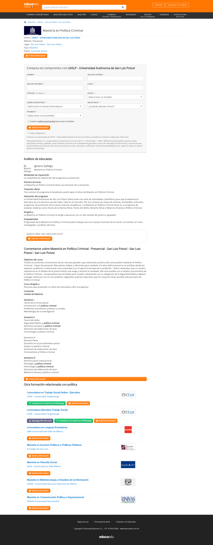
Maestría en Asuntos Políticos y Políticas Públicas (54, 445)
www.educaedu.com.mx (129, 528)
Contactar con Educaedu (126, 522)
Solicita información (40, 127)
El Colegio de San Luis (37, 449)
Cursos (94, 14)
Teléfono (35, 93)
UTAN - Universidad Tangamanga (43, 396)
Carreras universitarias (37, 14)
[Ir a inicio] (25, 22)
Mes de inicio (93, 102)
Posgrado (164, 14)
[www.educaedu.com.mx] (106, 536)
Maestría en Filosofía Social (42, 462)
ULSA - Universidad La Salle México (44, 466)
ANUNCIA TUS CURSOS (177, 5)
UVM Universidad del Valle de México (45, 431)
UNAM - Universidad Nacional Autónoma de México (52, 483)
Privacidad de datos (102, 522)
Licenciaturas (180, 15)
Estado (91, 93)
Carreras (111, 15)
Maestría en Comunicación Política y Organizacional (55, 497)
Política (40, 22)
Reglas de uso (83, 522)
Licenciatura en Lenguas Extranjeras (47, 427)
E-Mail (90, 84)
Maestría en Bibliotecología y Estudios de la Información (58, 480)
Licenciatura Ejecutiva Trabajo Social (47, 410)
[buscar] (123, 7)
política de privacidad (46, 121)
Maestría (82, 14)
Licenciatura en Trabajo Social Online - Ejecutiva (53, 392)
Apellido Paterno (95, 74)
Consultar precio (39, 51)
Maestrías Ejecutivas (63, 14)
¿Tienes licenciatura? (36, 102)
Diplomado (131, 14)
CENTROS (159, 5)
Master (148, 15)
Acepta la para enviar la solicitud (52, 121)
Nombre (30, 74)
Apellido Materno (34, 84)
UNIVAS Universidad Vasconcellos (43, 501)
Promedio (31, 112)
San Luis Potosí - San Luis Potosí (58, 22)
